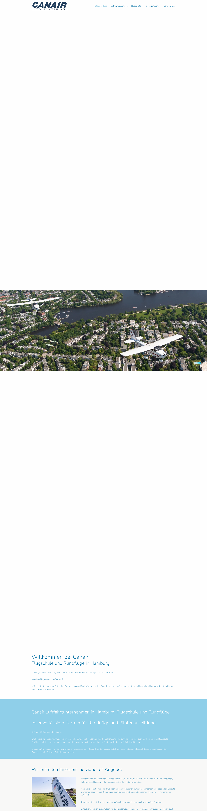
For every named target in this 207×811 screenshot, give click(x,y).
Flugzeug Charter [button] (152, 6)
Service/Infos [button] (169, 6)
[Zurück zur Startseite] (50, 6)
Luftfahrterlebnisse (119, 6)
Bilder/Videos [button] (101, 6)
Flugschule (136, 6)
